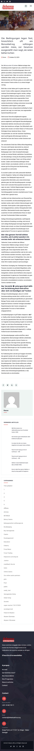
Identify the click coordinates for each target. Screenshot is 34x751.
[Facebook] (14, 746)
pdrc (5, 579)
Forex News (7, 549)
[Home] (8, 639)
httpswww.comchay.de (11, 557)
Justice (6, 560)
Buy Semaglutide (9, 530)
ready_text (7, 590)
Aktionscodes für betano (11, 65)
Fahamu (6, 545)
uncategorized (8, 609)
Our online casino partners (12, 575)
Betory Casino (8, 519)
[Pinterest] (20, 746)
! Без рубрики (8, 486)
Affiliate (6, 508)
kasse (4, 57)
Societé (6, 601)
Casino (6, 534)
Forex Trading (8, 553)
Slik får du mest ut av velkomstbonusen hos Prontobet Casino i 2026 (20, 430)
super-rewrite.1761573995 (12, 605)
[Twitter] (11, 746)
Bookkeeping (8, 527)
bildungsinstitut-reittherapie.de (13, 523)
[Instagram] (17, 746)
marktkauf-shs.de (9, 564)
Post (5, 583)
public (5, 586)
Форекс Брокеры (9, 616)
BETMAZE (7, 516)
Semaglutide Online (10, 594)
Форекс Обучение (9, 620)
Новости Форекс (9, 613)
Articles (6, 512)
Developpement (8, 538)
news (5, 568)
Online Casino (8, 571)
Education (7, 542)
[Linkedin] (23, 746)
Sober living (7, 598)
